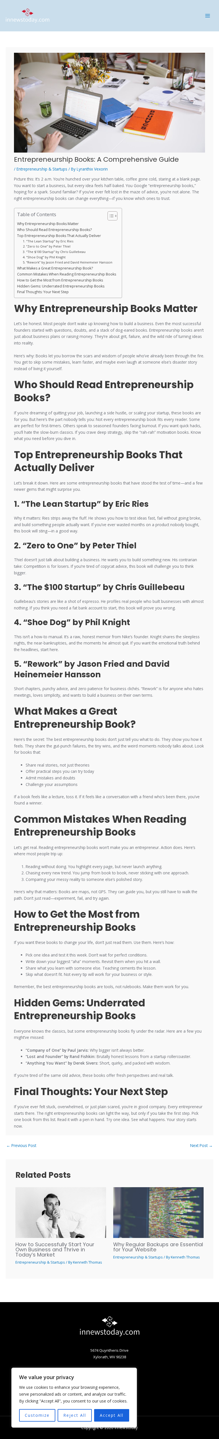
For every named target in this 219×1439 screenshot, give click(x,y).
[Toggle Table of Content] (109, 216)
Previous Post (21, 1145)
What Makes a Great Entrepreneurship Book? (55, 268)
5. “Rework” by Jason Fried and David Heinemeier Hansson (67, 262)
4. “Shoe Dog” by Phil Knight (44, 257)
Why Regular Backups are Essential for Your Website (158, 1247)
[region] (74, 1398)
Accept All (111, 1415)
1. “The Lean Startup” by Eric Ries (48, 241)
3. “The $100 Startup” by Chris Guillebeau (54, 252)
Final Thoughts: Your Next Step (43, 291)
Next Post (201, 1145)
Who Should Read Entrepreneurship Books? (54, 229)
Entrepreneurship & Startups (42, 169)
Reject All (74, 1415)
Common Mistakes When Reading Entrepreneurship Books (66, 274)
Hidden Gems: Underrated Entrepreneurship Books (60, 286)
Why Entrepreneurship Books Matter (48, 223)
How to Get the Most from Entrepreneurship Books (60, 280)
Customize (37, 1415)
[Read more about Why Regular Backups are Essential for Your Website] (158, 1212)
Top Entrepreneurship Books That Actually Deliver (59, 235)
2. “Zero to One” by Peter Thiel (46, 246)
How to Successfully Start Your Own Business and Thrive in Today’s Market (54, 1249)
